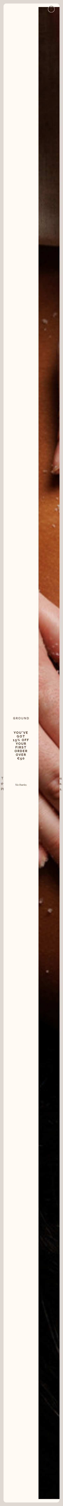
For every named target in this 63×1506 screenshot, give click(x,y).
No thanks (21, 784)
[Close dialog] (51, 9)
